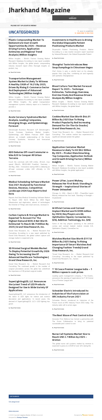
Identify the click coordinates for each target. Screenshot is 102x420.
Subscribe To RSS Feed (85, 33)
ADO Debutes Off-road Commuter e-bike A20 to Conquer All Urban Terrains (29, 155)
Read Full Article (16, 72)
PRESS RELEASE (14, 411)
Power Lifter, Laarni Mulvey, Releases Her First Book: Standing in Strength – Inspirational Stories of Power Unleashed (72, 185)
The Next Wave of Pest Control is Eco (72, 315)
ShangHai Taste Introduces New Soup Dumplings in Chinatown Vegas (72, 65)
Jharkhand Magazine (39, 10)
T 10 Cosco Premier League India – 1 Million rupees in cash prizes (72, 270)
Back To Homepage (86, 31)
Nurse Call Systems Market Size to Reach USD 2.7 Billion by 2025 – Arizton (71, 337)
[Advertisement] (27, 375)
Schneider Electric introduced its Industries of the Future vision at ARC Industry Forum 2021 (70, 293)
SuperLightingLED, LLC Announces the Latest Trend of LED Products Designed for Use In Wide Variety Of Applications (28, 285)
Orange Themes (22, 417)
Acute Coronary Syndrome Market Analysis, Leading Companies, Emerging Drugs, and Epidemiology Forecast (28, 121)
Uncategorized (14, 402)
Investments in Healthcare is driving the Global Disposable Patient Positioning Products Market (72, 43)
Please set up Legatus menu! (23, 25)
